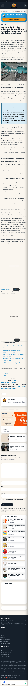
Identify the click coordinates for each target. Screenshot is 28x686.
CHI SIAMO (3, 637)
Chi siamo (3, 648)
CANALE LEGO (21, 386)
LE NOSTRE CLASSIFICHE (6, 631)
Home (2, 11)
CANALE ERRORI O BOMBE (8, 388)
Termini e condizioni (5, 656)
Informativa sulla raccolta (8, 684)
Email (2, 486)
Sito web (3, 493)
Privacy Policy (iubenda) (6, 650)
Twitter (4, 375)
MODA (8, 382)
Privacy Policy (10, 607)
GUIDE (2, 633)
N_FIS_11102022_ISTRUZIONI (7, 340)
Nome (3, 480)
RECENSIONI (3, 630)
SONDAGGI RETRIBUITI (6, 643)
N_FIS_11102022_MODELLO (6, 289)
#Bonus (3, 393)
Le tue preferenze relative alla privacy (15, 682)
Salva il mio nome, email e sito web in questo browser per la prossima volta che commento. (13, 500)
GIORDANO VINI (4, 641)
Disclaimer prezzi (5, 654)
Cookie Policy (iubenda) (6, 652)
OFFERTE (3, 635)
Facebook (5, 373)
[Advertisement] (11, 593)
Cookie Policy (17, 607)
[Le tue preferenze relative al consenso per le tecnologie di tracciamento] (25, 683)
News (6, 11)
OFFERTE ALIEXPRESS (5, 639)
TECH (13, 382)
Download (16, 289)
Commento (4, 462)
